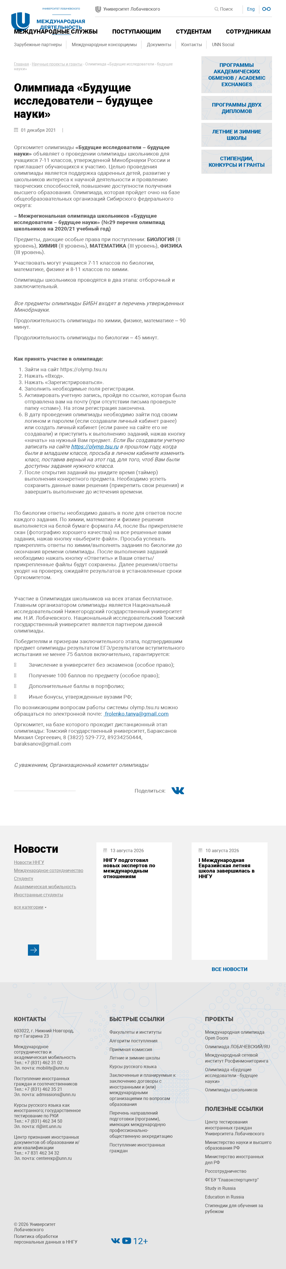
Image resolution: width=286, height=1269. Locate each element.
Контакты (191, 44)
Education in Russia (224, 1197)
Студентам (193, 31)
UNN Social (223, 44)
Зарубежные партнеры (38, 44)
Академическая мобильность (45, 886)
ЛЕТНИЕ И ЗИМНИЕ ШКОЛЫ (236, 134)
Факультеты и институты (135, 1032)
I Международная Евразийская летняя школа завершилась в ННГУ (227, 868)
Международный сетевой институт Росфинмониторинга (236, 1058)
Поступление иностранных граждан (137, 1147)
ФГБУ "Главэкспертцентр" (232, 1180)
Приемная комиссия (130, 1049)
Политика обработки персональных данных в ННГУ (45, 1239)
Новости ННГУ (29, 862)
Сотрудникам (248, 31)
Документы (159, 44)
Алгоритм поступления (133, 1041)
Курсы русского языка (133, 1066)
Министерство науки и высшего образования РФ (238, 1145)
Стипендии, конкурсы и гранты (237, 161)
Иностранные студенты (38, 894)
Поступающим (136, 31)
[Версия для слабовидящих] (265, 8)
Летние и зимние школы (134, 1058)
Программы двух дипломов (236, 108)
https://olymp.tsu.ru (94, 446)
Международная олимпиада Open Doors (234, 1035)
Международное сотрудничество (48, 870)
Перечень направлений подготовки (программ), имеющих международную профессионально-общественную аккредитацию (141, 1124)
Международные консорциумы (104, 44)
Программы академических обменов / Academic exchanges (236, 75)
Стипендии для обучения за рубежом (234, 1208)
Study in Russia (220, 1188)
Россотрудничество (225, 1171)
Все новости (229, 969)
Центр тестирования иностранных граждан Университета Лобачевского (234, 1127)
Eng (251, 9)
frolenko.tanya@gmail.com (136, 714)
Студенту (23, 878)
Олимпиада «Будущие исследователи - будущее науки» (231, 1075)
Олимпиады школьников (231, 1089)
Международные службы (55, 31)
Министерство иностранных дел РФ (234, 1159)
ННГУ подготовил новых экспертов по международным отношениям (129, 868)
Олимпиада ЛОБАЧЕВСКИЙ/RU (237, 1046)
